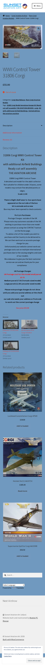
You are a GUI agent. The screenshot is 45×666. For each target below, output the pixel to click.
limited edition (34, 111)
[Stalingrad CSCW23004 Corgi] (11, 345)
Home (8, 16)
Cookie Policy (8, 656)
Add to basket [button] (22, 426)
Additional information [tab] (12, 132)
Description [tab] (7, 125)
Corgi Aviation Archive (19, 16)
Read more (22, 491)
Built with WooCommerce (13, 639)
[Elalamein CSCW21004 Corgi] (11, 324)
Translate (20, 588)
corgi (36, 108)
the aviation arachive (11, 113)
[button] (39, 28)
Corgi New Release (18, 100)
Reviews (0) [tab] (7, 139)
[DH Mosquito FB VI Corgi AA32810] (29, 324)
